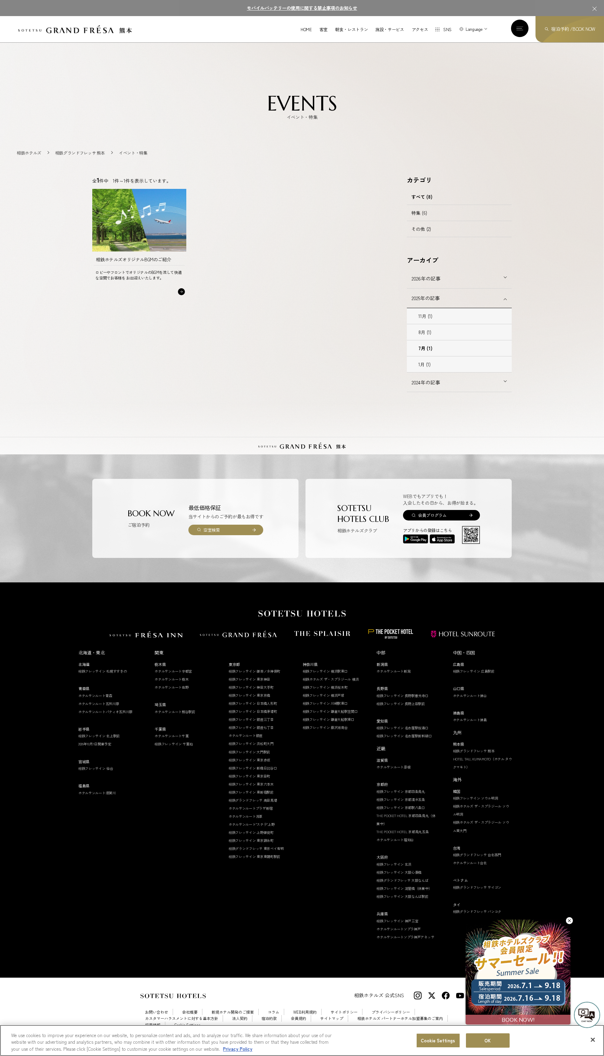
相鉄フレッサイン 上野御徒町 (251, 832)
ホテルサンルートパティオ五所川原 (105, 711)
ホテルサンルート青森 (95, 695)
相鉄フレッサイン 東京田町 (249, 776)
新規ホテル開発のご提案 (232, 1012)
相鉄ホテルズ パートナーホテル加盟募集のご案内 (400, 1018)
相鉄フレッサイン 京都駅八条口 (400, 807)
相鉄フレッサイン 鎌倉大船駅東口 (328, 719)
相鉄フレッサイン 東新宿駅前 (251, 792)
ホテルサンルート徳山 (470, 695)
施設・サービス (389, 29)
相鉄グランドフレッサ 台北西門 (477, 854)
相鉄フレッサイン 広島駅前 (474, 671)
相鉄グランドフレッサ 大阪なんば (402, 880)
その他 (421, 229)
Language (474, 29)
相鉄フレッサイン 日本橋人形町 (253, 703)
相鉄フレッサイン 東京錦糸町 (251, 840)
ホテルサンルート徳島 (470, 719)
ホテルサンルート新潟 (393, 671)
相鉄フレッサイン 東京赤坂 (249, 760)
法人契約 (239, 1018)
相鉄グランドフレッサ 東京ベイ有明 (256, 848)
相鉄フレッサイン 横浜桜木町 (325, 687)
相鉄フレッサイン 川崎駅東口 (325, 703)
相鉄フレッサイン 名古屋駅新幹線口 (404, 735)
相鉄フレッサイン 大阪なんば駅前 (402, 896)
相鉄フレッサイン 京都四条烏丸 (400, 791)
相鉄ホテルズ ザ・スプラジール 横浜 (331, 679)
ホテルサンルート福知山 (395, 839)
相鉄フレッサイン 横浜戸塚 (323, 695)
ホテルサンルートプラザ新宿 (251, 808)
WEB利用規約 (305, 1012)
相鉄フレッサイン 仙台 (95, 768)
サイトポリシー (344, 1012)
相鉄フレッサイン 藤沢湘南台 (325, 727)
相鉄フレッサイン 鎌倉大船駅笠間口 (330, 711)
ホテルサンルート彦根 (393, 767)
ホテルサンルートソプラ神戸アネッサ (405, 937)
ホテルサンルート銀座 (246, 735)
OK (487, 1040)
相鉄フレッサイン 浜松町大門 (251, 743)
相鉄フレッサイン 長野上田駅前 (400, 703)
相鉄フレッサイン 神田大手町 (251, 687)
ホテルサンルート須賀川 (97, 792)
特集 (419, 213)
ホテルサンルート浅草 (246, 816)
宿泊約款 (269, 1018)
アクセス (420, 29)
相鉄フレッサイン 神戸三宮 (397, 920)
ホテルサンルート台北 (470, 862)
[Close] (593, 1039)
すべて (421, 196)
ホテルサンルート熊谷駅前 (174, 711)
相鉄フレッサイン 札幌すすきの (102, 671)
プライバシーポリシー (391, 1012)
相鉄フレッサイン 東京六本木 (251, 784)
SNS (447, 29)
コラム (273, 1012)
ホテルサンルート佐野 (171, 687)
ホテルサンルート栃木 (171, 679)
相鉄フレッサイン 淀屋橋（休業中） (404, 888)
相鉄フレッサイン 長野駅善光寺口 (402, 695)
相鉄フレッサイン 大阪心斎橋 (399, 872)
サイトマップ (331, 1018)
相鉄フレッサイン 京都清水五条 (400, 799)
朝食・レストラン (351, 29)
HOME (306, 29)
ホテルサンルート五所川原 (98, 703)
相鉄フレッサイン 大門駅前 (249, 751)
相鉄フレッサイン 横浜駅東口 (325, 671)
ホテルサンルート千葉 (171, 735)
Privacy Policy (237, 1049)
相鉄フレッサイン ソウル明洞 (475, 798)
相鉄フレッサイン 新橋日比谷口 (253, 768)
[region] (302, 1040)
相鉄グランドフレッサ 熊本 (474, 750)
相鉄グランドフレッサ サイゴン (477, 887)
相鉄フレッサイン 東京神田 (249, 679)
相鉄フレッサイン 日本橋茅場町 (253, 711)
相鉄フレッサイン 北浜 (393, 864)
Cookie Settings (438, 1040)
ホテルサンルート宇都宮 (173, 671)
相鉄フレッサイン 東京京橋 (249, 695)
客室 (323, 29)
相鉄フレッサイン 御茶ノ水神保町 (254, 671)
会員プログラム (432, 515)
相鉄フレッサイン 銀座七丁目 (251, 727)
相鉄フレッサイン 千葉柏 (173, 743)
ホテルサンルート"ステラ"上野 (252, 824)
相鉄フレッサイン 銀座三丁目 (251, 719)
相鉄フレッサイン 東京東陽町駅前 (254, 856)
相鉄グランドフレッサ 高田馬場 (253, 800)
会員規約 (298, 1018)
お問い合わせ (156, 1012)
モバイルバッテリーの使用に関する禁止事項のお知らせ (302, 8)
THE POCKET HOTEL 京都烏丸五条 (402, 831)
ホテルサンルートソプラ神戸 (398, 928)
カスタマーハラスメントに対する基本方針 (181, 1018)
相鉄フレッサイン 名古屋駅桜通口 (402, 727)
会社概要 (189, 1012)
